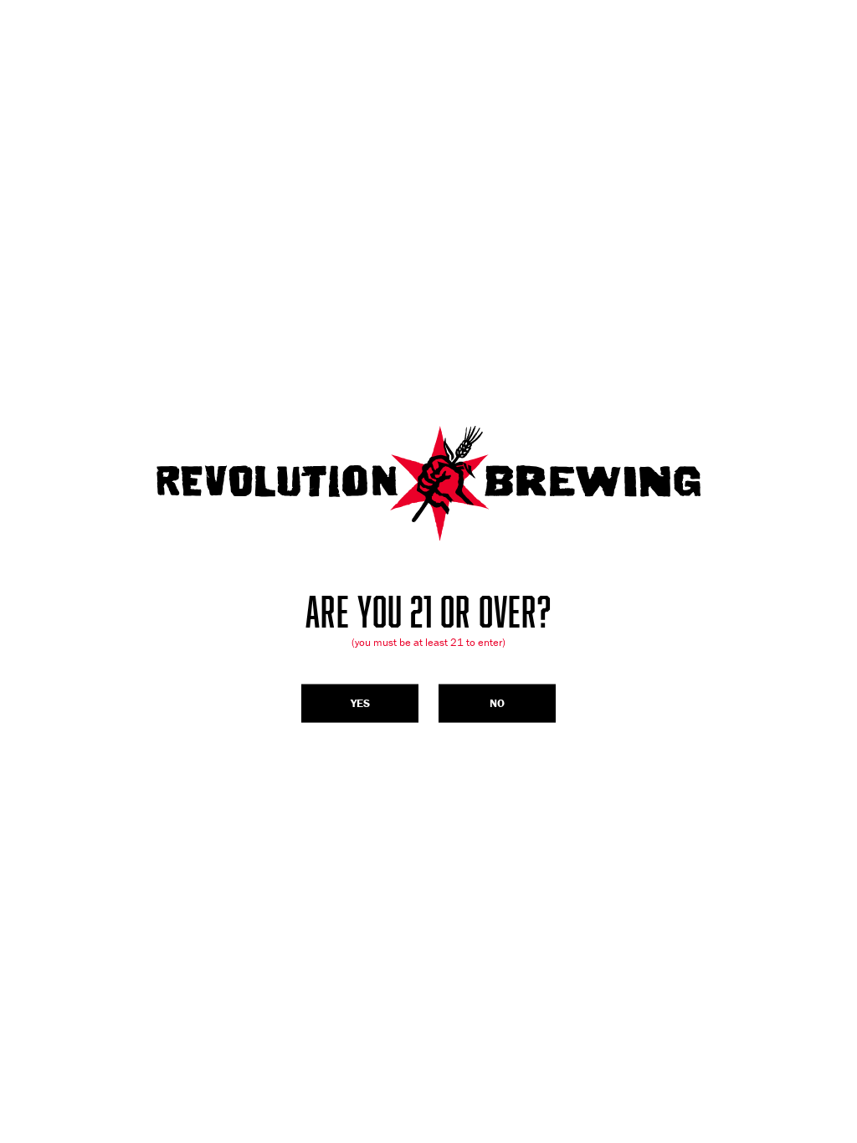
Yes (360, 702)
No (497, 702)
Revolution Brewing (428, 483)
